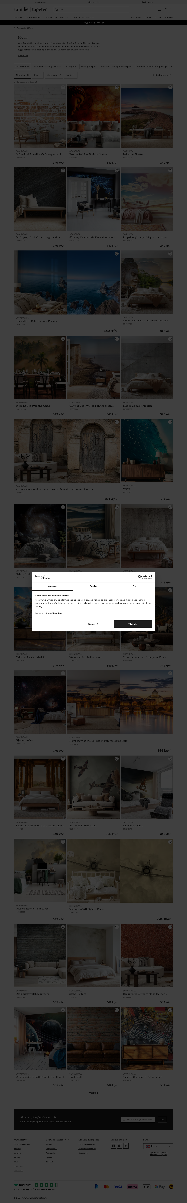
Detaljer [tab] (93, 586)
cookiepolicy (54, 613)
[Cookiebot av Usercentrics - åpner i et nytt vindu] (140, 577)
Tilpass (91, 624)
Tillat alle (132, 624)
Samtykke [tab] (52, 586)
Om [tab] (134, 586)
